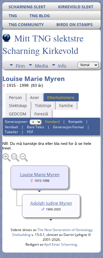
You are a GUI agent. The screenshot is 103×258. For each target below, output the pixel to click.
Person (15, 97)
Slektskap (18, 105)
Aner (34, 97)
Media (41, 66)
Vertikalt (11, 127)
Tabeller (11, 131)
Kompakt (75, 121)
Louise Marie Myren (40, 174)
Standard (52, 121)
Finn (20, 66)
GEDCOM (17, 114)
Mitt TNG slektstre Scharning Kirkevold (43, 44)
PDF (30, 131)
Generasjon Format (68, 127)
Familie (66, 105)
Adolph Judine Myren (51, 203)
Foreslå (41, 114)
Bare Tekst (35, 127)
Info (62, 66)
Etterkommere (60, 97)
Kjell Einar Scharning (60, 244)
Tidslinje (43, 105)
